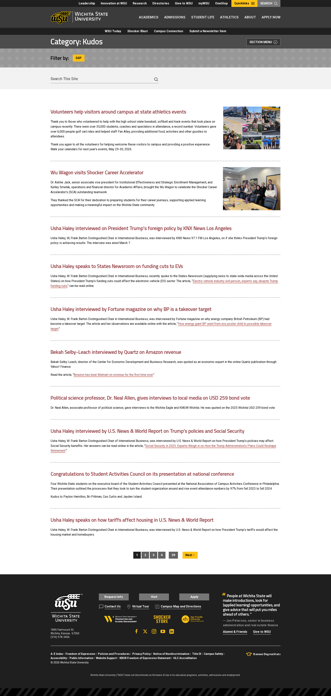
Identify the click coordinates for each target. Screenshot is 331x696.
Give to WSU (184, 3)
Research (140, 3)
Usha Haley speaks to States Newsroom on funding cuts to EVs (117, 266)
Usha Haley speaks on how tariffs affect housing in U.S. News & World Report (132, 520)
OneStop (221, 3)
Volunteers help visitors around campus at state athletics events (118, 111)
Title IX (196, 653)
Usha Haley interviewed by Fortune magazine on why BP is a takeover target (131, 309)
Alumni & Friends (235, 632)
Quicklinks (241, 3)
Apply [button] (194, 597)
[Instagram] (154, 631)
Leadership (87, 3)
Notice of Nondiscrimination (171, 653)
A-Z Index (57, 653)
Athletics (229, 17)
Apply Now (271, 17)
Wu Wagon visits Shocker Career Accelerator (97, 172)
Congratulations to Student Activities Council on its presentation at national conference (142, 474)
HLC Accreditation (185, 658)
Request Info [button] (113, 597)
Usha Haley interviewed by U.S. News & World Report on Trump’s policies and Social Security (147, 431)
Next (188, 555)
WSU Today (113, 31)
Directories (160, 3)
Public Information (81, 658)
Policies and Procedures (114, 653)
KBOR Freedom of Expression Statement (145, 658)
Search (266, 3)
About (250, 17)
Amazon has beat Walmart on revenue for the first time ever (113, 375)
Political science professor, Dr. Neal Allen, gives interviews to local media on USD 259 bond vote (150, 397)
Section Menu (261, 42)
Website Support (106, 658)
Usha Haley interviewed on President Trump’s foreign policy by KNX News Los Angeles (141, 228)
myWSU (203, 3)
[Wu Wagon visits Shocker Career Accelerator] (251, 189)
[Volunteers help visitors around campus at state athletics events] (251, 128)
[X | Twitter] (145, 631)
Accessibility (59, 658)
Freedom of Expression (80, 653)
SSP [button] (79, 58)
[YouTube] (163, 631)
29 (173, 555)
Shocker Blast (137, 31)
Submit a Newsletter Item (207, 31)
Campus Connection (168, 31)
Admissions (174, 17)
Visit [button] (154, 597)
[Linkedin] (171, 631)
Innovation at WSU (114, 3)
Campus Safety (213, 653)
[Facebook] (136, 631)
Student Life (202, 17)
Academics (148, 17)
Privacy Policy (141, 653)
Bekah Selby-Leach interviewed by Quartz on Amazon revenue (116, 352)
